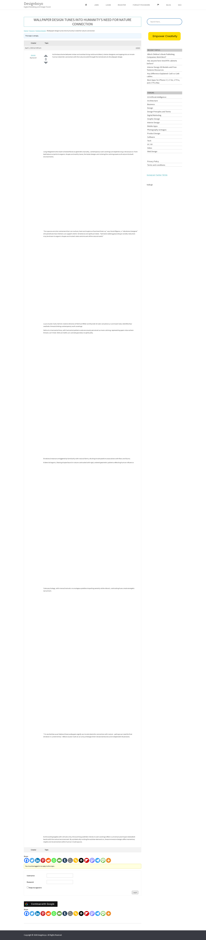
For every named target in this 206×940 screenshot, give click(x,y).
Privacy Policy (153, 161)
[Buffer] (81, 860)
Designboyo (37, 4)
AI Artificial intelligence (156, 97)
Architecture (152, 100)
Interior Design (41, 31)
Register (122, 5)
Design (150, 108)
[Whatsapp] (53, 860)
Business (151, 104)
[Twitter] (32, 860)
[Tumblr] (64, 860)
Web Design (152, 151)
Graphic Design (153, 119)
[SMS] (103, 860)
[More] (108, 860)
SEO (179, 5)
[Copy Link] (75, 860)
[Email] (59, 860)
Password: (30, 882)
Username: (31, 876)
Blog (168, 5)
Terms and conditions (156, 165)
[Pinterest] (42, 860)
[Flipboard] (86, 860)
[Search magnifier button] (179, 22)
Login (108, 5)
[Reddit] (48, 860)
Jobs (96, 5)
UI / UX (149, 144)
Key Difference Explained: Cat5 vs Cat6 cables (163, 75)
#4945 (138, 48)
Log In (135, 892)
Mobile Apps (152, 126)
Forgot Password (141, 5)
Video (149, 148)
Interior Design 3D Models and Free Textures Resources (162, 68)
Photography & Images (156, 129)
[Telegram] (97, 860)
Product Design (153, 133)
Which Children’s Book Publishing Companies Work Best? (161, 55)
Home (26, 31)
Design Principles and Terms (159, 111)
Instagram (151, 175)
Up (46, 56)
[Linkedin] (37, 860)
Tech (149, 140)
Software (151, 137)
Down (46, 63)
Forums (32, 31)
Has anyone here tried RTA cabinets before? (162, 62)
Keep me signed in (35, 888)
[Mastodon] (92, 860)
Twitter (159, 175)
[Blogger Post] (70, 860)
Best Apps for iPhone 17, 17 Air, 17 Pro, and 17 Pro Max (163, 81)
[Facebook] (26, 860)
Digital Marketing (154, 115)
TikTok (164, 175)
